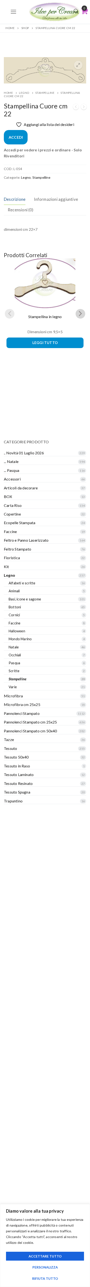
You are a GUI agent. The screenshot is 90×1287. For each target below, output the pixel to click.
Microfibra (13, 696)
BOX (8, 496)
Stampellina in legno (45, 316)
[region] (45, 1245)
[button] (78, 65)
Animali (14, 591)
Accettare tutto (45, 1256)
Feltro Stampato (17, 549)
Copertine (12, 514)
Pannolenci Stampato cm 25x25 (30, 722)
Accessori (12, 479)
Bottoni (15, 607)
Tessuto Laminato (19, 774)
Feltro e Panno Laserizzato (26, 540)
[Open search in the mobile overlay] (76, 11)
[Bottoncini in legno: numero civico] (76, 107)
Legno (24, 92)
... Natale (11, 461)
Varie (13, 687)
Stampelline (45, 92)
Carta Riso (13, 505)
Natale (14, 647)
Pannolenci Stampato (22, 713)
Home (10, 28)
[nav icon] (13, 12)
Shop (25, 28)
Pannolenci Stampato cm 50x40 (30, 731)
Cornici (14, 615)
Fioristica (12, 557)
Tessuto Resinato (18, 783)
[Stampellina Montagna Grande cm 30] (84, 107)
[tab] (14, 199)
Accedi (16, 137)
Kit (6, 566)
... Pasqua (11, 470)
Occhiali (15, 655)
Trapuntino (13, 801)
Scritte (14, 671)
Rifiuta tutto (45, 1278)
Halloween (17, 631)
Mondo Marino (20, 639)
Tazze (9, 739)
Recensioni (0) (20, 209)
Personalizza (45, 1267)
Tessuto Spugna (17, 792)
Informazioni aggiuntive (56, 199)
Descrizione (14, 199)
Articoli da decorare (21, 488)
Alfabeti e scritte (22, 583)
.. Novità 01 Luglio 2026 (24, 453)
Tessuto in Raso (17, 766)
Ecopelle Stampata (19, 522)
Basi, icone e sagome (25, 599)
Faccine (10, 531)
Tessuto (10, 748)
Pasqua (14, 663)
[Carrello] (84, 11)
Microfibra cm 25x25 (22, 704)
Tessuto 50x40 (16, 757)
